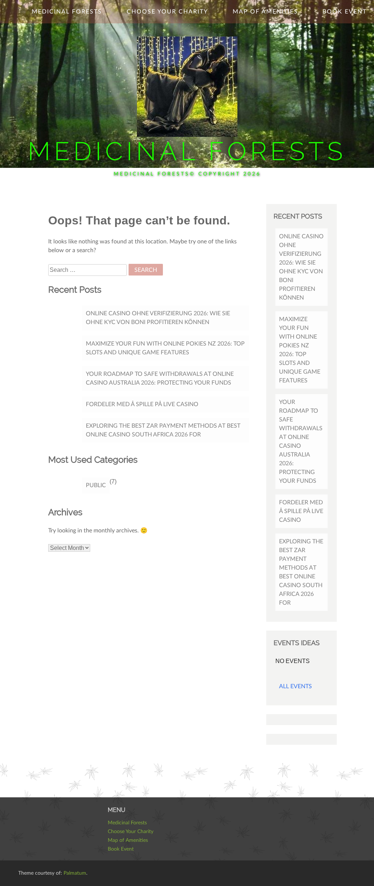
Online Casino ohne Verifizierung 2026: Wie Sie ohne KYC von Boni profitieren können (158, 318)
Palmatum (75, 873)
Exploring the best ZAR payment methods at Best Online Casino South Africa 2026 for (163, 430)
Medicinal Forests (187, 151)
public (96, 485)
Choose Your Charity (167, 12)
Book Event (345, 12)
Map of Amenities (265, 12)
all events (295, 686)
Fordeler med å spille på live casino (142, 404)
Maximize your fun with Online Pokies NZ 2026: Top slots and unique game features (165, 348)
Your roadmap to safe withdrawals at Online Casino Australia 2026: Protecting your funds (160, 378)
